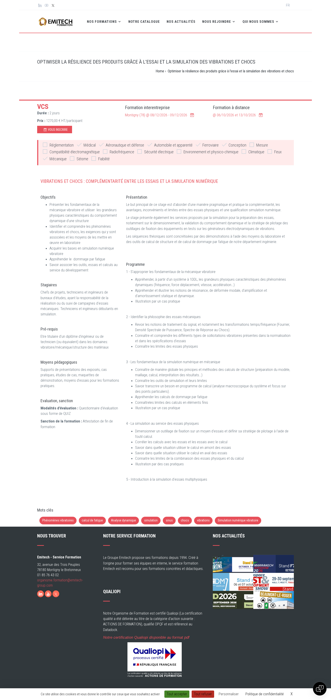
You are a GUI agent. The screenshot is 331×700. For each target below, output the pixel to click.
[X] (55, 593)
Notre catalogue (144, 22)
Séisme (82, 158)
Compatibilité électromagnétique (75, 151)
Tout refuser (203, 694)
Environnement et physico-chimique (211, 151)
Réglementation (62, 145)
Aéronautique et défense (125, 145)
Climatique (256, 151)
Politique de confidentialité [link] (264, 694)
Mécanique (58, 158)
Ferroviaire (210, 145)
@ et (234, 115)
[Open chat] (319, 688)
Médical (90, 145)
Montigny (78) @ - (156, 115)
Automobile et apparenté (173, 145)
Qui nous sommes (259, 22)
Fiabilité (104, 158)
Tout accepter (177, 694)
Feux (278, 151)
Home (160, 71)
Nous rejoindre (217, 22)
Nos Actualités (181, 22)
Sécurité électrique (159, 151)
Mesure (262, 145)
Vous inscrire (58, 129)
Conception (237, 145)
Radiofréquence (122, 151)
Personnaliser (229, 694)
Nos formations (102, 22)
